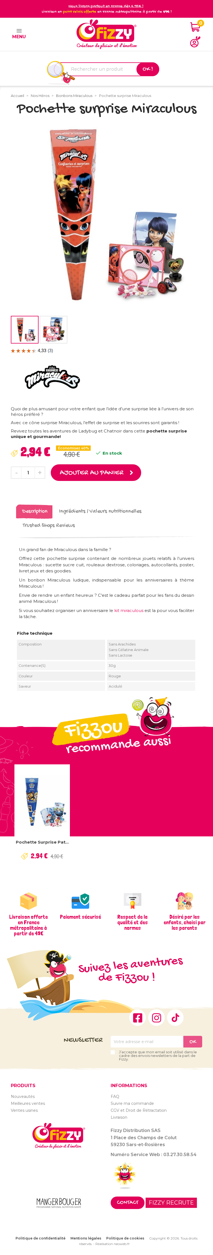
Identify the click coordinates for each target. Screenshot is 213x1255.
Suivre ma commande (132, 1103)
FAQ (115, 1096)
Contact (127, 1203)
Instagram (156, 1017)
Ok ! (148, 69)
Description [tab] (34, 511)
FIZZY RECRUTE (171, 1202)
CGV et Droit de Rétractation (139, 1110)
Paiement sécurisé (80, 916)
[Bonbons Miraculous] (52, 377)
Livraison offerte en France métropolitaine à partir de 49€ (28, 925)
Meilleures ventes (28, 1103)
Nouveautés (23, 1096)
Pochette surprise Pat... (42, 842)
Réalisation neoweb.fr (112, 1244)
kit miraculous (128, 610)
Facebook (137, 1017)
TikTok (175, 1017)
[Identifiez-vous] (195, 42)
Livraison (119, 1117)
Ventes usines (24, 1110)
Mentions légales (85, 1238)
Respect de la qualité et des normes (132, 922)
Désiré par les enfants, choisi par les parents (185, 922)
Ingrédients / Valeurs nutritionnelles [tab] (100, 511)
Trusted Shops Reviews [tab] (49, 526)
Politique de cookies (125, 1238)
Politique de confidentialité (40, 1238)
